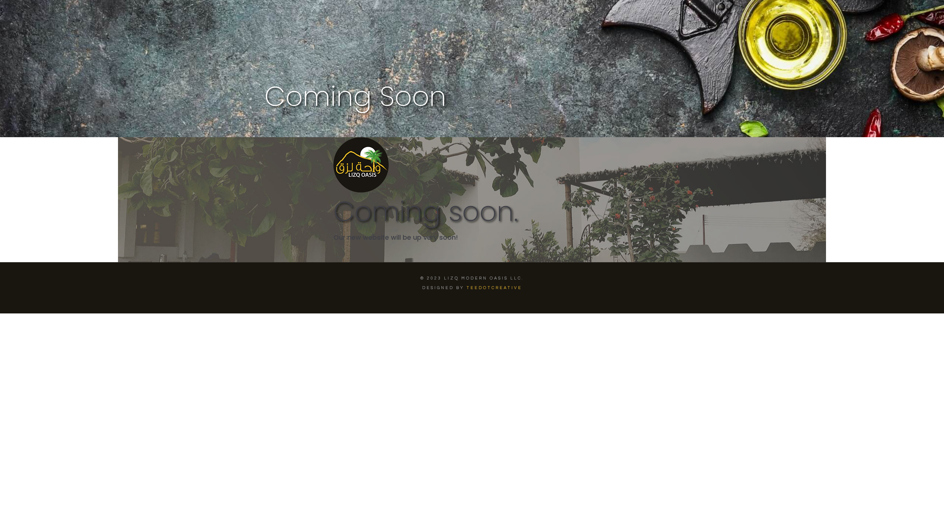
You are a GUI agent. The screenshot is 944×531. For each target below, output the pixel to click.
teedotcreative (494, 288)
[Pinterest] (472, 301)
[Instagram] (482, 301)
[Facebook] (462, 301)
